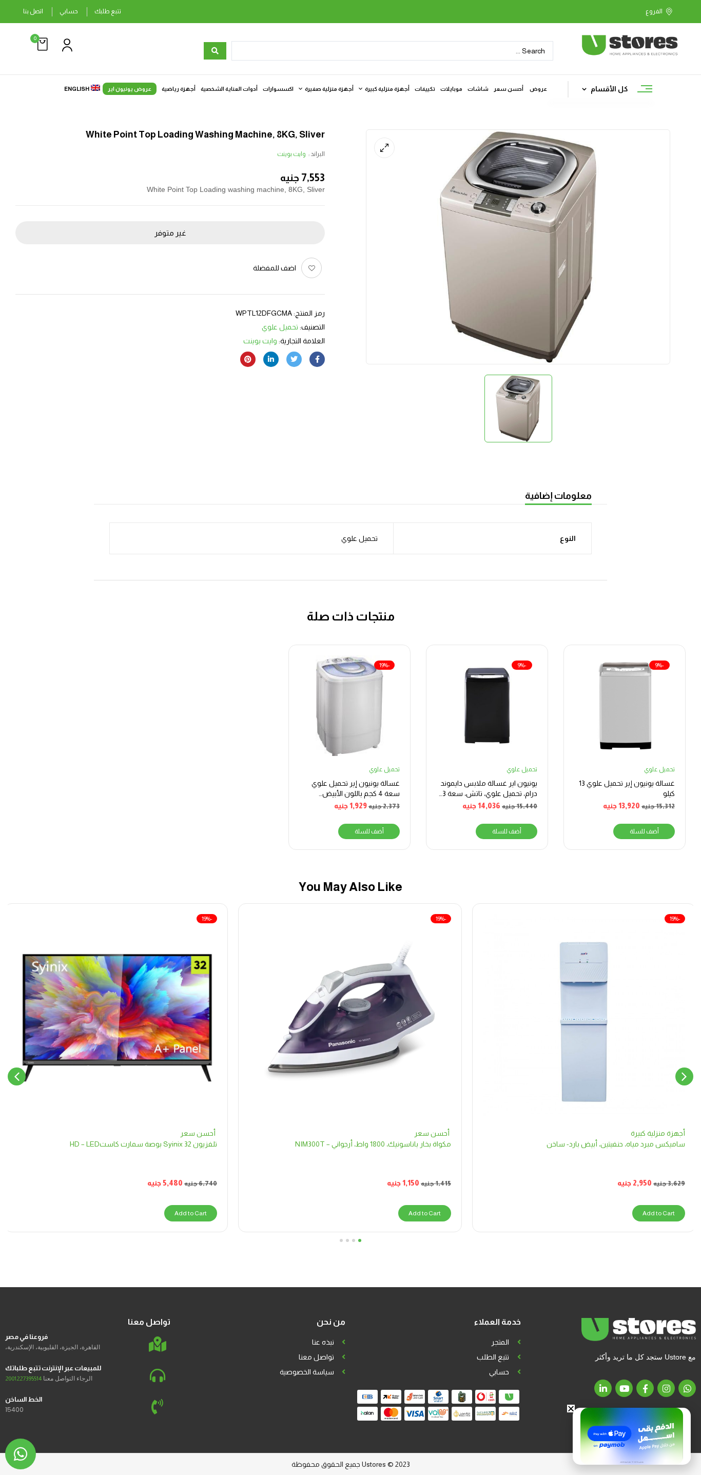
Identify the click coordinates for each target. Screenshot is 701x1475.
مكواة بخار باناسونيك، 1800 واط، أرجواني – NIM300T (373, 1144)
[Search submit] (215, 51)
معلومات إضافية (558, 496)
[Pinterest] (248, 359)
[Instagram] (666, 1388)
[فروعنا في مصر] (157, 1344)
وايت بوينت (291, 154)
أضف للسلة (644, 831)
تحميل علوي (280, 327)
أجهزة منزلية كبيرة (658, 1133)
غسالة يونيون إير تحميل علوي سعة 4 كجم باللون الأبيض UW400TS (355, 793)
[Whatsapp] (687, 1388)
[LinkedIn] (271, 359)
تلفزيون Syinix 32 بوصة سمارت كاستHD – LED (143, 1144)
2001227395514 (23, 1378)
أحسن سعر (432, 1133)
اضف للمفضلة (274, 268)
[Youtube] (624, 1388)
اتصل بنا (33, 11)
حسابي (69, 11)
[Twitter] (294, 359)
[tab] (558, 497)
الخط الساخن (23, 1399)
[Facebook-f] (645, 1388)
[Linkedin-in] (603, 1388)
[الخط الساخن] (157, 1406)
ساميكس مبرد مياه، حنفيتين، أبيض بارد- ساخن (616, 1144)
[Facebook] (317, 359)
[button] (41, 44)
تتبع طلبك (107, 11)
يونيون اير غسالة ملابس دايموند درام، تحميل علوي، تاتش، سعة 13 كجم (488, 793)
